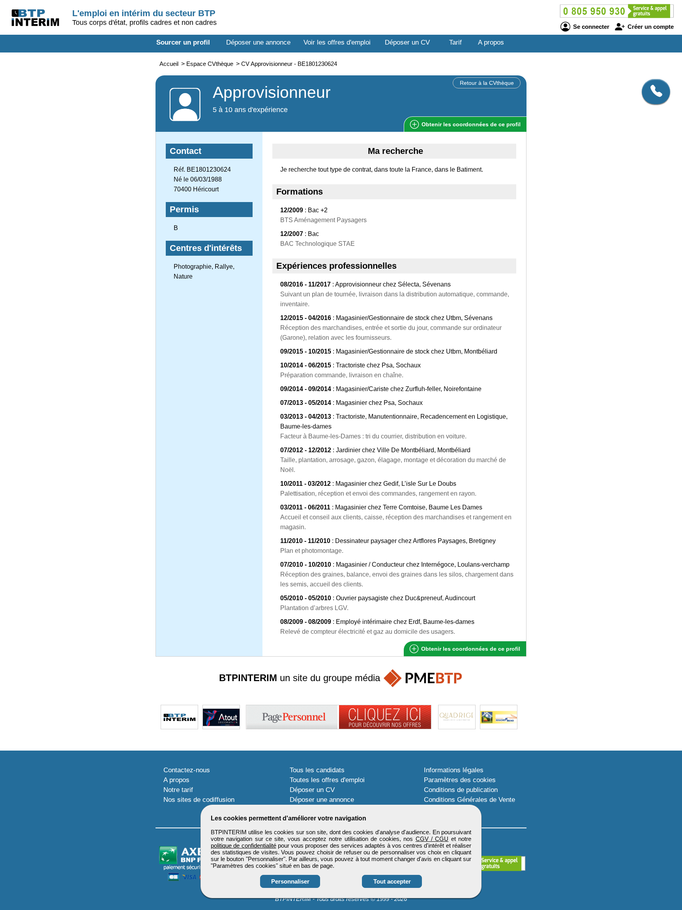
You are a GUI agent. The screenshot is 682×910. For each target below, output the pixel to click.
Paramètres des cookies (460, 780)
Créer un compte (650, 26)
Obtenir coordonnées (470, 124)
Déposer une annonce (258, 42)
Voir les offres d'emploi (337, 42)
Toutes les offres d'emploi (327, 780)
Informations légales (453, 770)
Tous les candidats (317, 770)
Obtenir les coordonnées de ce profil (470, 649)
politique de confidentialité (243, 845)
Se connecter (590, 26)
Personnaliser (290, 881)
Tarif (455, 42)
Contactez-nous (186, 770)
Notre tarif (178, 790)
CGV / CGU (432, 838)
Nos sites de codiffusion (198, 799)
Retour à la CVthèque (487, 83)
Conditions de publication (461, 790)
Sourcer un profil (183, 42)
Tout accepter (392, 881)
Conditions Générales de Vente (469, 799)
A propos (491, 42)
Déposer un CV (407, 42)
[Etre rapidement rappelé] (653, 91)
